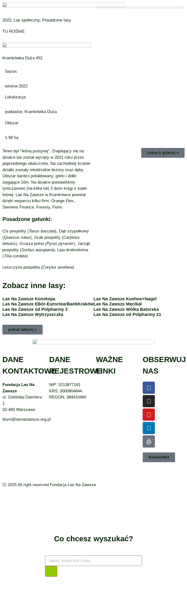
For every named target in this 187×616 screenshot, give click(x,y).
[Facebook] (149, 388)
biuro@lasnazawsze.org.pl (26, 419)
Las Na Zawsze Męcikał (118, 304)
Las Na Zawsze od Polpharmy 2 (35, 309)
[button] (140, 7)
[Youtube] (149, 414)
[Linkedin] (149, 428)
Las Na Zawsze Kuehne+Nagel (125, 298)
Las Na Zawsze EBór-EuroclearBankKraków (48, 304)
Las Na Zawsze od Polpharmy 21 (127, 314)
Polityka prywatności (115, 397)
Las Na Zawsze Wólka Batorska (126, 309)
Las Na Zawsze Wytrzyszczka (32, 314)
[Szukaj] (51, 571)
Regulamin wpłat (111, 403)
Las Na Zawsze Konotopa (28, 298)
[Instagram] (149, 401)
